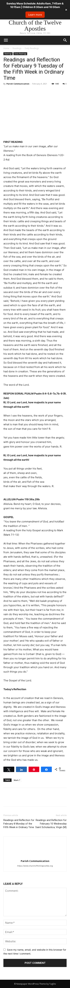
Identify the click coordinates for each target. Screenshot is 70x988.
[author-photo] (35, 856)
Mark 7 (17, 780)
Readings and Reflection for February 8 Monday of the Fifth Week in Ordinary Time (18, 824)
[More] (38, 91)
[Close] (66, 10)
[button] (65, 40)
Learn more (35, 14)
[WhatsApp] (30, 91)
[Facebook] (6, 91)
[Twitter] (14, 91)
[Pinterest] (22, 91)
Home (6, 48)
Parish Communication (17, 83)
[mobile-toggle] (5, 40)
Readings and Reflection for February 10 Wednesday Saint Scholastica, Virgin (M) (51, 824)
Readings (17, 48)
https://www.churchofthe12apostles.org (35, 866)
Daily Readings (32, 48)
